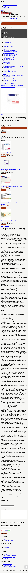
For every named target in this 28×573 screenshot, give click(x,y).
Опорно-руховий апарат (9, 37)
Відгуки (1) (6, 226)
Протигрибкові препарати (9, 49)
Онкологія (5, 36)
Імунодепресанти (7, 42)
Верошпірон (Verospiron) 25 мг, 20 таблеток (12, 86)
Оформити (6, 7)
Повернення (6, 547)
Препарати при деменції (9, 47)
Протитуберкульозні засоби (10, 54)
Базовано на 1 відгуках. (19, 137)
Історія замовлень (7, 565)
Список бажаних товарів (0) (10, 5)
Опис (2, 226)
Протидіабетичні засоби (9, 50)
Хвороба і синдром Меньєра (10, 55)
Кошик (5, 6)
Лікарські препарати (8, 82)
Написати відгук (5, 138)
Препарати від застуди (8, 46)
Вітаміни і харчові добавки (10, 45)
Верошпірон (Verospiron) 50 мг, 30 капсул (11, 152)
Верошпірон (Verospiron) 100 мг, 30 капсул (11, 169)
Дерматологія (6, 34)
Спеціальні (6, 558)
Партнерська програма (9, 557)
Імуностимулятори (8, 43)
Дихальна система (7, 63)
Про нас (5, 539)
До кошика (3, 156)
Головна (3, 85)
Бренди (5, 554)
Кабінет (5, 3)
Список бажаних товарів (9, 566)
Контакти (5, 546)
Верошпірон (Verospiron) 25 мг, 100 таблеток (11, 186)
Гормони (5, 33)
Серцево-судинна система (9, 80)
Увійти (2, 10)
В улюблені (3, 135)
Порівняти (3, 136)
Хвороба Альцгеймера (9, 57)
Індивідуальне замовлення (9, 83)
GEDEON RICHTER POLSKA (13, 124)
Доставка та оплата (8, 540)
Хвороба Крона (7, 58)
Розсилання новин (7, 568)
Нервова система (7, 67)
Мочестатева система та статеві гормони (13, 66)
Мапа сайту (6, 548)
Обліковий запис (7, 564)
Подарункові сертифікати (9, 555)
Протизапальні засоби (8, 53)
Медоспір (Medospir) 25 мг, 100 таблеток (10, 220)
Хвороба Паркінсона (8, 59)
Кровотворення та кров (9, 64)
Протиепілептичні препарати (10, 51)
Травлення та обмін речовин (10, 71)
